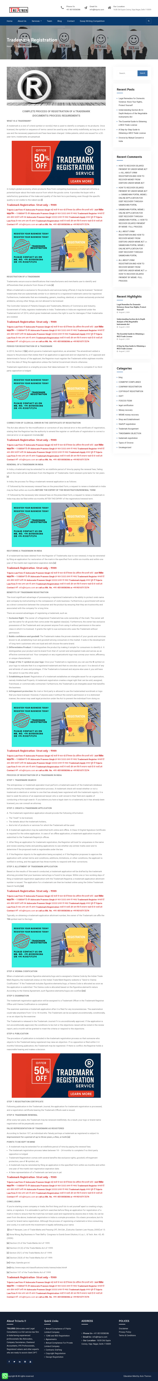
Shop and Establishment (129, 419)
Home (9, 21)
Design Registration (54, 1357)
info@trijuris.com (97, 9)
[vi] (54, 563)
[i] (42, 200)
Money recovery (126, 410)
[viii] (84, 991)
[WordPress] (25, 1361)
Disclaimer (123, 1328)
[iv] (42, 435)
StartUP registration (127, 424)
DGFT (121, 396)
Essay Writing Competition (92, 21)
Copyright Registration (56, 1353)
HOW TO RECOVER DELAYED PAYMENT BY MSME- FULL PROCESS (133, 223)
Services (36, 21)
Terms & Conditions (127, 1335)
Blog (60, 21)
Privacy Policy (125, 1332)
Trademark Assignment (128, 429)
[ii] (53, 285)
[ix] (69, 1137)
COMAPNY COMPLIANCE (130, 382)
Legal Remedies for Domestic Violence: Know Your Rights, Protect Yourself (132, 101)
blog (120, 377)
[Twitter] (14, 1361)
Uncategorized (125, 447)
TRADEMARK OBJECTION (130, 433)
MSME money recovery (129, 415)
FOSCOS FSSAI (125, 401)
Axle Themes (145, 1376)
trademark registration (128, 438)
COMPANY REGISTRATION (130, 387)
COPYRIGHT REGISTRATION (131, 391)
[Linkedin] (19, 1361)
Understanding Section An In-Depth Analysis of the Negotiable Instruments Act (133, 113)
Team (49, 21)
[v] (8, 476)
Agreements (51, 1339)
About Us (22, 21)
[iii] (26, 351)
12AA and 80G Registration (58, 1336)
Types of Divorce (126, 443)
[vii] (22, 886)
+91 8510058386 (73, 9)
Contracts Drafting (54, 1350)
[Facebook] (9, 1361)
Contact (71, 21)
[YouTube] (30, 1361)
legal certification (126, 405)
